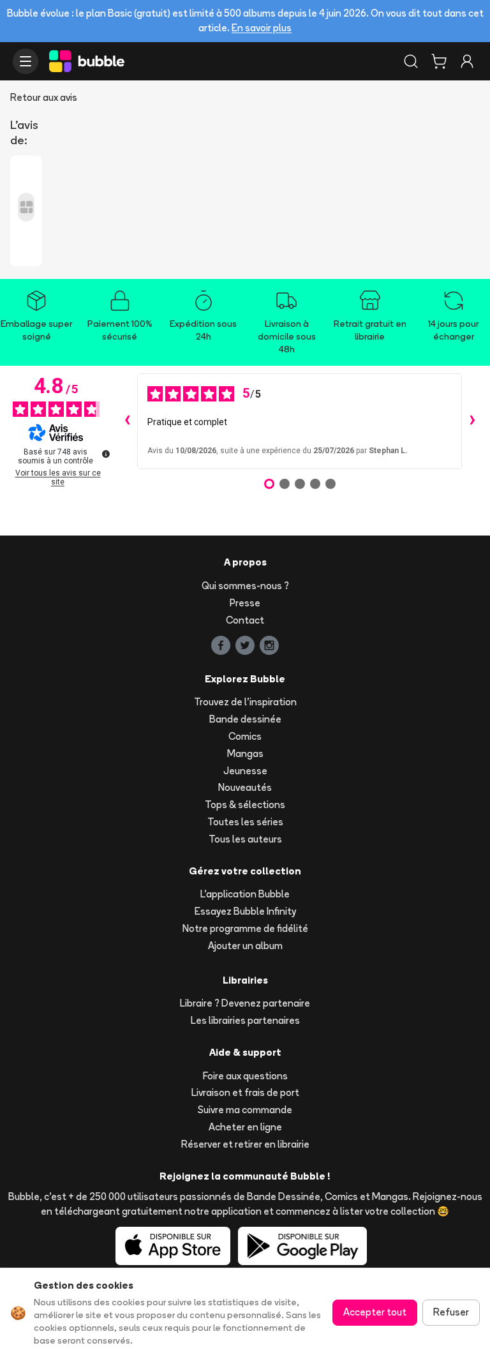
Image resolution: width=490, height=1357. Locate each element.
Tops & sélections (245, 804)
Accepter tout (374, 1312)
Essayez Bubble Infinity (245, 911)
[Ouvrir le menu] (25, 61)
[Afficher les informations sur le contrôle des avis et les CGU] (106, 454)
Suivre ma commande (245, 1110)
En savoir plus (262, 28)
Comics (245, 736)
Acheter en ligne (245, 1127)
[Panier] (439, 61)
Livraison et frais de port (245, 1092)
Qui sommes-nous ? (245, 586)
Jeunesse (245, 771)
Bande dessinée (245, 719)
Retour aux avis (43, 97)
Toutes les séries (245, 822)
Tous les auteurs (245, 839)
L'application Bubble (245, 894)
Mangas (245, 753)
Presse (245, 603)
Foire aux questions (245, 1076)
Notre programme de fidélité (245, 928)
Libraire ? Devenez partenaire (245, 1003)
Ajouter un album (245, 946)
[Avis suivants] (472, 421)
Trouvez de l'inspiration (245, 702)
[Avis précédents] (127, 421)
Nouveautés (245, 787)
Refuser (451, 1312)
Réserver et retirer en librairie (245, 1144)
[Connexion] (467, 61)
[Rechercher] (411, 61)
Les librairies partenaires (245, 1020)
